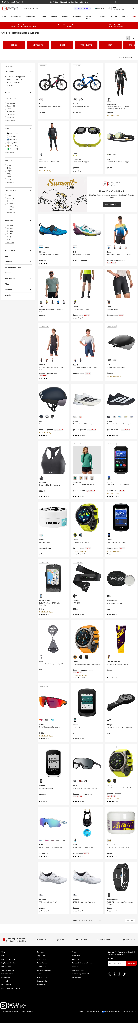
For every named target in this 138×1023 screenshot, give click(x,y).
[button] (82, 8)
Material (8, 295)
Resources (40, 952)
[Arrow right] (133, 38)
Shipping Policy (42, 981)
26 (100, 920)
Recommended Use (13, 267)
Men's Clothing (6, 966)
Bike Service (41, 985)
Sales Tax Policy (42, 977)
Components (6, 977)
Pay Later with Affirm (8, 963)
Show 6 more (9, 152)
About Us (75, 959)
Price (7, 284)
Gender (8, 273)
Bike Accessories (7, 974)
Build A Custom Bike (8, 959)
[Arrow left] (128, 38)
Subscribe (131, 963)
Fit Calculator (6, 985)
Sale (6, 256)
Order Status (41, 966)
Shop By (8, 261)
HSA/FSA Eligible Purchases (11, 988)
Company (75, 952)
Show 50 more (10, 120)
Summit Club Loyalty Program (82, 963)
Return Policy (41, 959)
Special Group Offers (44, 970)
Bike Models (10, 278)
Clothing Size (10, 190)
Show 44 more (10, 212)
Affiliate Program (78, 970)
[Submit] (21, 8)
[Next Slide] (115, 2)
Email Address (113, 959)
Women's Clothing (7, 970)
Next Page (129, 920)
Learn (39, 974)
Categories (9, 71)
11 (95, 920)
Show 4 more (9, 182)
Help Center (41, 956)
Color (7, 128)
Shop (3, 952)
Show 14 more (9, 243)
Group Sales (76, 977)
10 (93, 920)
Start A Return (42, 963)
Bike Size (8, 160)
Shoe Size (9, 220)
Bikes (3, 956)
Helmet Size (10, 250)
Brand (7, 92)
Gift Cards (4, 981)
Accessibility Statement (80, 974)
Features (8, 289)
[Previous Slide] (22, 2)
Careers (75, 966)
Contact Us (76, 956)
